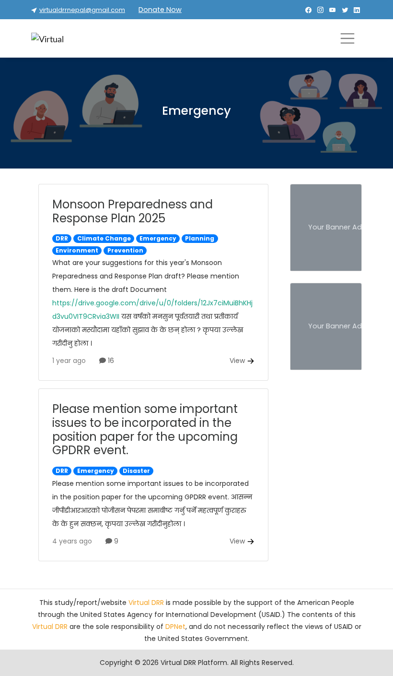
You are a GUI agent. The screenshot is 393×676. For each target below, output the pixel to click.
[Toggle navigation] (347, 38)
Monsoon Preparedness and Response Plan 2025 (132, 211)
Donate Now (160, 9)
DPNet (175, 626)
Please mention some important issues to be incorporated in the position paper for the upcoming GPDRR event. (145, 429)
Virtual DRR (146, 602)
